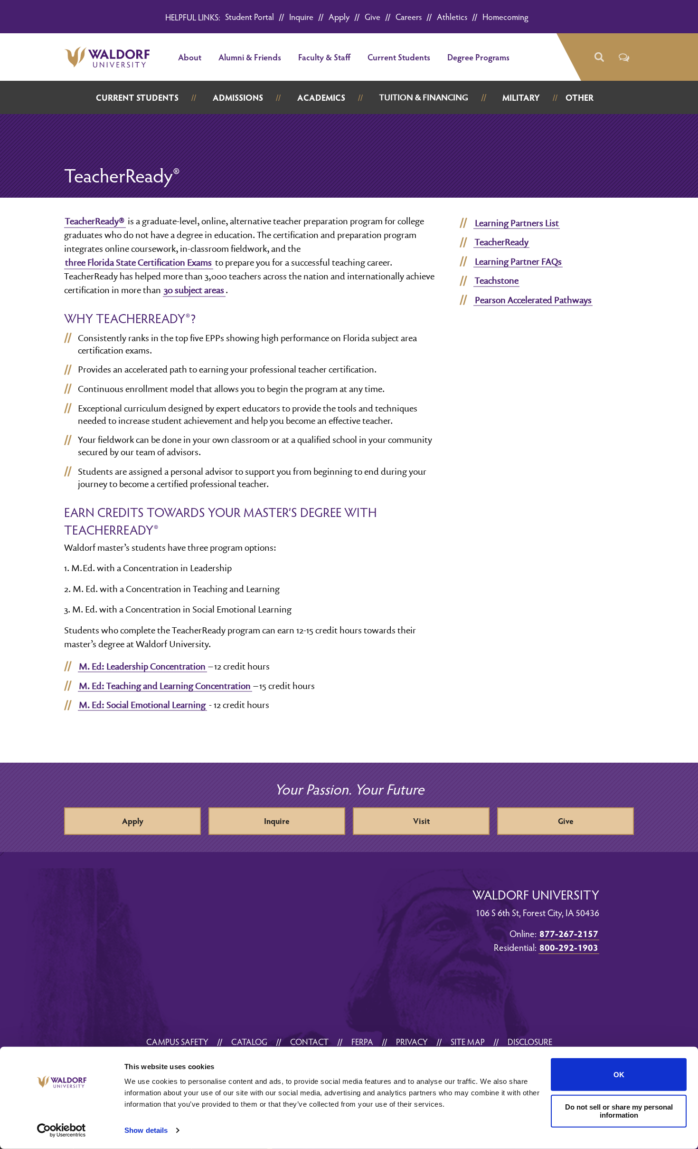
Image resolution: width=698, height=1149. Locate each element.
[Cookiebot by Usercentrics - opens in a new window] (61, 1130)
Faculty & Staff (324, 57)
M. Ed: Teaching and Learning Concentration (165, 686)
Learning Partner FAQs (518, 261)
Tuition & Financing (423, 97)
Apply (339, 16)
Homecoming (505, 16)
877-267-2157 (568, 933)
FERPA (362, 1041)
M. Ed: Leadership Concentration (142, 666)
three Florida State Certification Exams (138, 262)
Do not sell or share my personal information (619, 1111)
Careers (409, 16)
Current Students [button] (137, 97)
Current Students (399, 57)
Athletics (452, 16)
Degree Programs (478, 57)
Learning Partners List (517, 223)
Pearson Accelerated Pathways (533, 300)
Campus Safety (177, 1041)
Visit (421, 820)
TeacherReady (501, 242)
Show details (146, 1130)
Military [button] (521, 97)
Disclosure (530, 1041)
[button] (598, 57)
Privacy (412, 1041)
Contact (309, 1041)
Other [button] (580, 97)
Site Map (468, 1041)
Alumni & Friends (249, 57)
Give (372, 16)
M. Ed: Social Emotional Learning (142, 705)
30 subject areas (194, 290)
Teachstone (497, 280)
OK (618, 1075)
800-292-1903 (568, 947)
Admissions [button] (238, 97)
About (189, 57)
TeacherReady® (94, 221)
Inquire (301, 16)
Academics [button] (321, 97)
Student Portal (249, 16)
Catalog (249, 1041)
